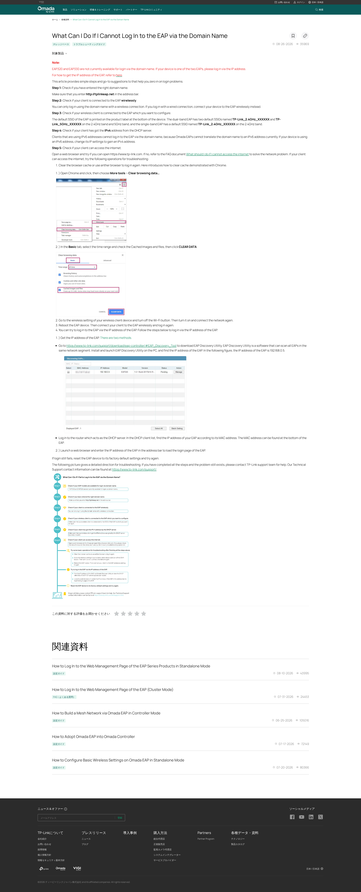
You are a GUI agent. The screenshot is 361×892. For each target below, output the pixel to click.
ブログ (85, 844)
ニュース (86, 838)
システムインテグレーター (167, 854)
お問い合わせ (44, 844)
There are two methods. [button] (116, 338)
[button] (282, 2)
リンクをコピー (305, 35)
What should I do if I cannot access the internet (217, 154)
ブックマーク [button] (293, 35)
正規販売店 (159, 844)
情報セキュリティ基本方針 (51, 860)
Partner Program (206, 838)
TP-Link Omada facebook (292, 817)
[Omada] (60, 868)
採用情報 (42, 849)
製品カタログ (238, 844)
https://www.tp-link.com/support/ (134, 469)
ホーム (55, 19)
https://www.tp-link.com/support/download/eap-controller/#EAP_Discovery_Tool (121, 345)
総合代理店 (159, 838)
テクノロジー (238, 838)
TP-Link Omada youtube (301, 817)
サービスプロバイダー (165, 860)
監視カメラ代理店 (163, 849)
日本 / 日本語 (312, 868)
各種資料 (65, 19)
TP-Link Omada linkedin (311, 817)
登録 (120, 817)
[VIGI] (77, 868)
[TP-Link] (44, 868)
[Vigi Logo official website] (41, 2)
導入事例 (130, 832)
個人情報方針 (44, 854)
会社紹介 (42, 838)
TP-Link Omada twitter (320, 817)
